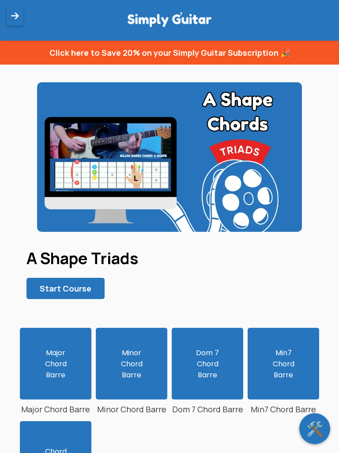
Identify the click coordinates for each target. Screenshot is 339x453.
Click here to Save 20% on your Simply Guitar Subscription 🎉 (169, 52)
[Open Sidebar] (15, 16)
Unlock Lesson (131, 366)
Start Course (65, 288)
